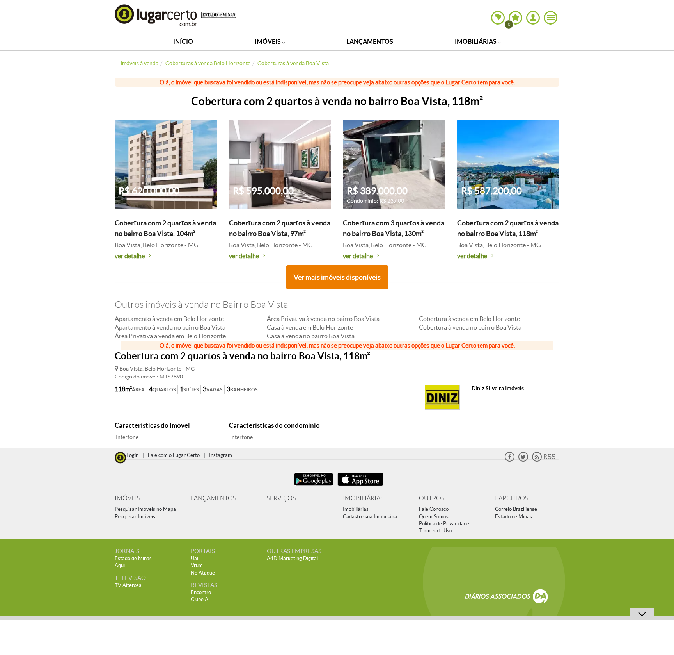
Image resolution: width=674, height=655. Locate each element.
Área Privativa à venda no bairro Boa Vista (323, 318)
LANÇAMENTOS (213, 498)
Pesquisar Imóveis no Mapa (145, 509)
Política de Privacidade (444, 523)
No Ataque (203, 573)
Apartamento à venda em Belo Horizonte (169, 318)
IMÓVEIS (127, 498)
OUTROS (431, 498)
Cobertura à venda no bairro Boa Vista (470, 327)
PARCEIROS (511, 498)
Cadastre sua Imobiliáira (370, 516)
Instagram (220, 455)
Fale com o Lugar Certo (174, 455)
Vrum (197, 565)
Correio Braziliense (516, 509)
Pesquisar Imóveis (135, 516)
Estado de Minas (513, 516)
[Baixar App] (313, 487)
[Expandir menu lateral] (550, 18)
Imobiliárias (476, 41)
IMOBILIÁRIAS (363, 498)
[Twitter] (523, 460)
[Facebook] (509, 460)
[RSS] (543, 460)
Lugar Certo (156, 15)
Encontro (201, 592)
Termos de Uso (435, 531)
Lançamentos (369, 41)
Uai (194, 558)
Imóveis (268, 41)
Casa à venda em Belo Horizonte (310, 327)
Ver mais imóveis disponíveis (337, 277)
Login (132, 455)
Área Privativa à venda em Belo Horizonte (170, 335)
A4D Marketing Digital (292, 558)
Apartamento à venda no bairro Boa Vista (170, 327)
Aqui (120, 565)
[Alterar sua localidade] (498, 18)
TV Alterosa (128, 585)
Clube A (199, 599)
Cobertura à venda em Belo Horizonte (469, 318)
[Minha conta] (533, 18)
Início (183, 41)
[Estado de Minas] (218, 14)
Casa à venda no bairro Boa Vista (311, 335)
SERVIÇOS (281, 498)
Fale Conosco (434, 509)
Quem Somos (434, 516)
